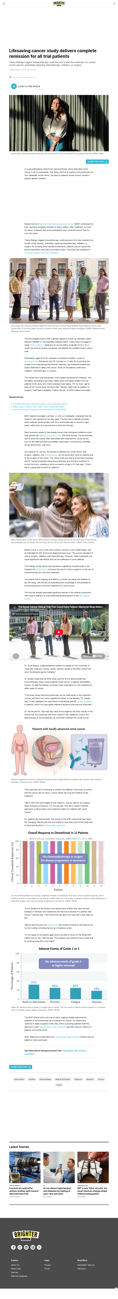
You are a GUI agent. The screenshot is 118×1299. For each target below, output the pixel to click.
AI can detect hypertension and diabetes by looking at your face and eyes (57, 1191)
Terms (47, 1268)
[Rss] (39, 1247)
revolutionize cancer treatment (52, 1027)
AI (44, 1186)
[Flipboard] (32, 1247)
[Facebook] (13, 1247)
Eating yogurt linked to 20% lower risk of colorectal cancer (39, 406)
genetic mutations (84, 701)
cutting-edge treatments (54, 825)
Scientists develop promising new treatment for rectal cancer (39, 409)
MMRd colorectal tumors (50, 435)
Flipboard (81, 1268)
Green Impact (14, 1186)
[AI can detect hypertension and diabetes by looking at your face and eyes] (59, 1167)
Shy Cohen (47, 1197)
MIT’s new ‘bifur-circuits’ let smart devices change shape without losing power (92, 1191)
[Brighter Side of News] (59, 3)
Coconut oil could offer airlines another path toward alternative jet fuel (23, 1191)
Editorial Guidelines (19, 1276)
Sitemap (14, 1272)
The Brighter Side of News (66, 1037)
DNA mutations (37, 345)
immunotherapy (31, 361)
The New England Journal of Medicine (41, 253)
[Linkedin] (26, 1247)
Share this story (96, 162)
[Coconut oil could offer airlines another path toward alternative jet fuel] (25, 1167)
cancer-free (52, 925)
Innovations (82, 1186)
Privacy (47, 1265)
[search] (114, 3)
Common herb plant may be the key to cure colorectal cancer (40, 404)
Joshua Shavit (15, 1197)
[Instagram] (20, 1247)
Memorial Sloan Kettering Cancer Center (56, 224)
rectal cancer (41, 569)
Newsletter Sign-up (85, 1265)
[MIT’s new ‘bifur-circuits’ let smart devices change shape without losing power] (93, 1167)
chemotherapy (51, 455)
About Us (15, 1265)
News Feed (16, 1268)
